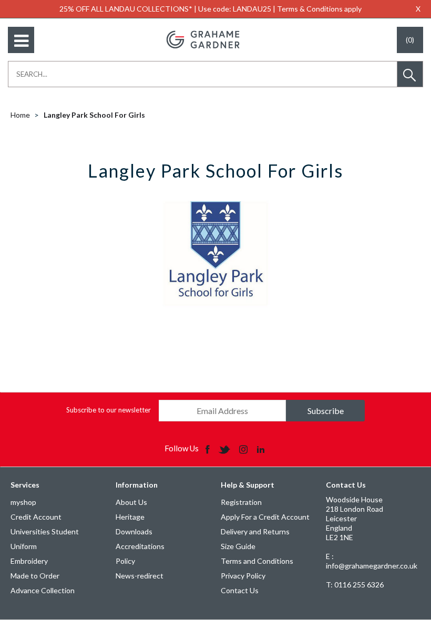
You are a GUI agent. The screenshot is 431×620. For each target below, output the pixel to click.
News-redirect (139, 575)
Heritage (130, 516)
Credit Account (36, 516)
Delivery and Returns (255, 531)
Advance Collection (43, 590)
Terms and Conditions (257, 560)
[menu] (21, 40)
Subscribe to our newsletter (108, 410)
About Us (131, 502)
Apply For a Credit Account (265, 516)
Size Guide (238, 546)
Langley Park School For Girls (94, 114)
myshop (23, 502)
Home (20, 114)
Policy (125, 560)
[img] (208, 449)
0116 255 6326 (355, 584)
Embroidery (29, 560)
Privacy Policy (243, 575)
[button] (410, 74)
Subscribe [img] (325, 411)
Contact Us (240, 590)
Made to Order (35, 575)
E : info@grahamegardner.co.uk (371, 561)
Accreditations (140, 546)
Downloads (134, 531)
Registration (241, 502)
